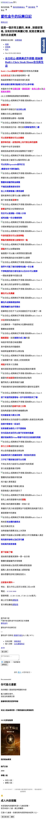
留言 (21, 635)
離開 (12, 817)
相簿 (7, 44)
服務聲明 (23, 791)
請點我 (15, 600)
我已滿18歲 (5, 817)
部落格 (7, 47)
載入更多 (4, 651)
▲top (3, 647)
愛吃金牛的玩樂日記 (16, 16)
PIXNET (10, 789)
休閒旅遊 (18, 40)
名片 (7, 49)
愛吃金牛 (4, 623)
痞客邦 (16, 635)
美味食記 (17, 641)
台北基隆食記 (19, 644)
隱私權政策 (38, 789)
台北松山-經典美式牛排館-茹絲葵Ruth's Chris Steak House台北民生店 (24, 62)
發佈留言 (4, 664)
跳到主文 (4, 22)
